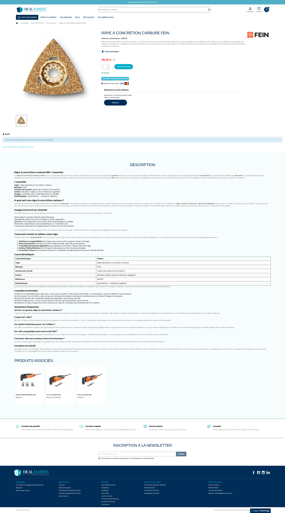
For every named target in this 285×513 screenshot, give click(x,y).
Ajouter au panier (124, 67)
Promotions (105, 504)
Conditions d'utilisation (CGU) (69, 490)
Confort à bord (106, 496)
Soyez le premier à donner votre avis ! (18, 147)
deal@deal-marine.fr (152, 493)
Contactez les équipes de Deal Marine (29, 485)
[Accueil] (17, 23)
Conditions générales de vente (70, 493)
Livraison (62, 485)
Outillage (104, 490)
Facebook (253, 472)
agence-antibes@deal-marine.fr (220, 493)
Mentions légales (65, 488)
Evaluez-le (115, 102)
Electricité (105, 493)
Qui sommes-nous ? (23, 490)
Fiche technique (112, 51)
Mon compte (63, 496)
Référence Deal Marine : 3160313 (114, 38)
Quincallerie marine (108, 485)
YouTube (258, 472)
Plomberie (105, 488)
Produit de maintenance (110, 499)
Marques (19, 488)
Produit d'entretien (108, 502)
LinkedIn (268, 472)
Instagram (263, 472)
